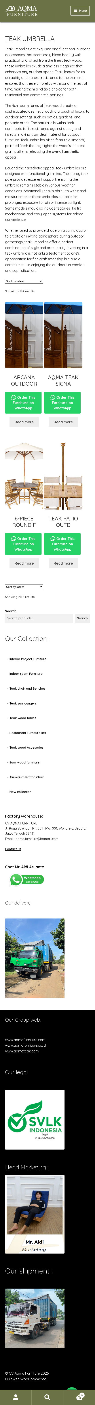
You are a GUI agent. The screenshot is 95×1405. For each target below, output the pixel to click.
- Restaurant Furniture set (26, 733)
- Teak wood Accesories (25, 748)
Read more (24, 422)
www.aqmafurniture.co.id (25, 1045)
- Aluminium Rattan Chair (25, 777)
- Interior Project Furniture (26, 659)
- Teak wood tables (21, 718)
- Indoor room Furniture (25, 674)
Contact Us (13, 849)
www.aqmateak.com (22, 1051)
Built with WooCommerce (25, 1379)
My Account (16, 1397)
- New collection (19, 792)
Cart (73, 1393)
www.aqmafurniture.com (25, 1040)
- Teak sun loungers (22, 703)
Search (10, 611)
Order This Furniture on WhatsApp (24, 402)
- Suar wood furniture (23, 762)
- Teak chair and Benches (26, 689)
